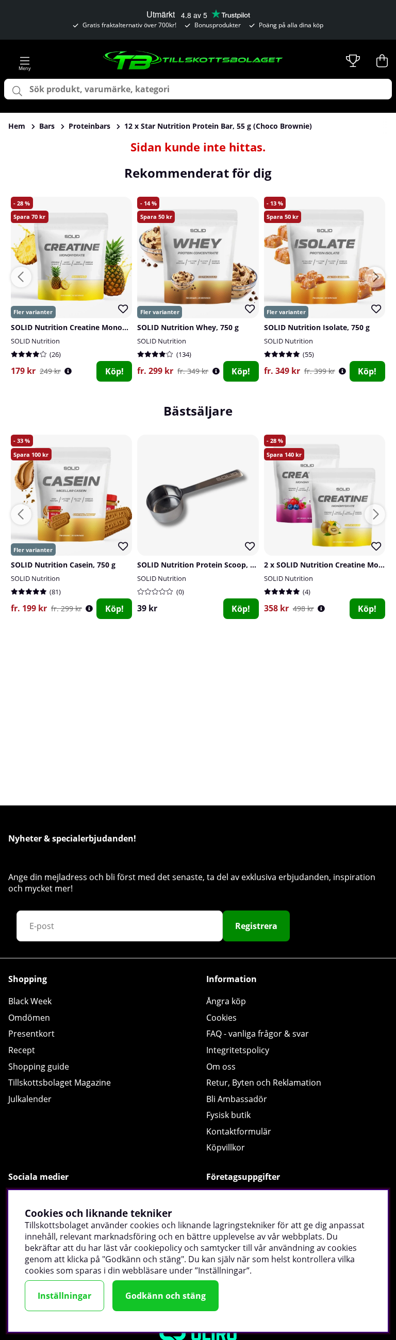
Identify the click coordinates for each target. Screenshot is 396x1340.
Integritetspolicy (237, 1050)
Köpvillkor (225, 1147)
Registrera (256, 926)
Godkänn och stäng (165, 1295)
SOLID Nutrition (35, 341)
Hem (16, 126)
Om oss (221, 1066)
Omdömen (29, 1017)
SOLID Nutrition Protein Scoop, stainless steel (218, 565)
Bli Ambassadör (236, 1099)
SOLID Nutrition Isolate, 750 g (317, 327)
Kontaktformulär (238, 1131)
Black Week (30, 1001)
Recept (21, 1050)
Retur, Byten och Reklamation (263, 1082)
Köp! (114, 371)
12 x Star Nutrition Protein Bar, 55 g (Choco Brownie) (218, 126)
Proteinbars (89, 126)
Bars (47, 126)
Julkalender (30, 1099)
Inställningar (64, 1295)
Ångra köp (226, 1001)
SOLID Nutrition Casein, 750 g (63, 565)
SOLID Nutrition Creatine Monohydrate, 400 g (92, 327)
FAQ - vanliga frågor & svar (257, 1033)
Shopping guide (38, 1066)
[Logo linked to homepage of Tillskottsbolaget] (193, 61)
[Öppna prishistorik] (68, 371)
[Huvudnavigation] (24, 61)
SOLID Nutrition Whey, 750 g (188, 327)
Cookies (221, 1017)
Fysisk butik (228, 1115)
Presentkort (31, 1033)
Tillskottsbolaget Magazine (59, 1082)
